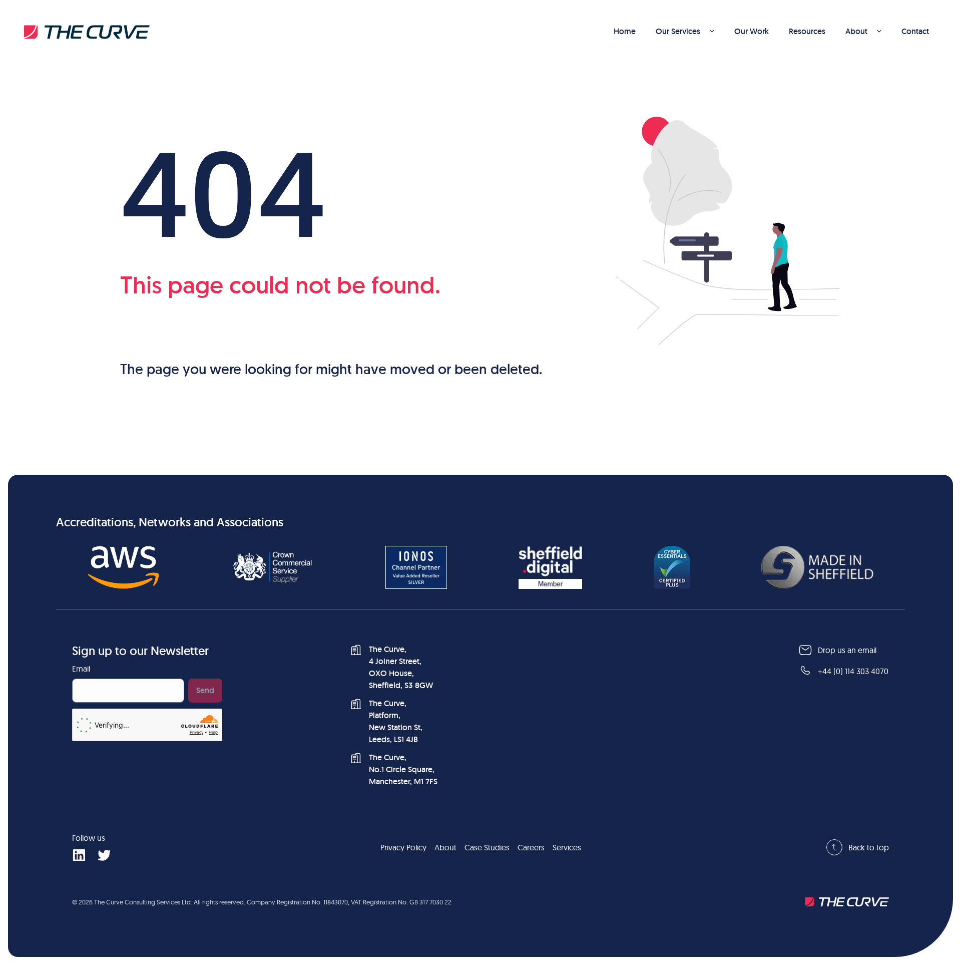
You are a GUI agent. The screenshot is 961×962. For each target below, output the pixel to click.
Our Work (751, 31)
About (856, 31)
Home (625, 31)
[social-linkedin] (78, 854)
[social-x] (103, 854)
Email (81, 669)
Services (567, 847)
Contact (915, 31)
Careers (531, 847)
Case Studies (487, 847)
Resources (807, 31)
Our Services (678, 31)
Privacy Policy (403, 847)
